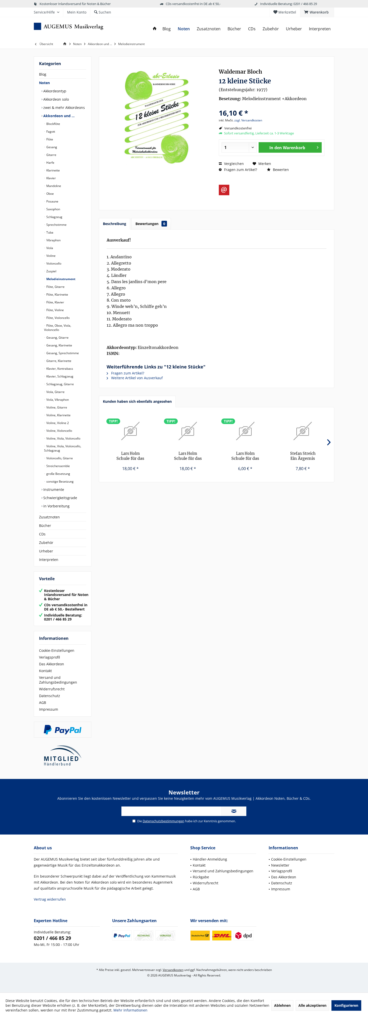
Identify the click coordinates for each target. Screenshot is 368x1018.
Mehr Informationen (130, 1010)
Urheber (46, 551)
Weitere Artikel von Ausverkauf (136, 377)
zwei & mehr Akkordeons (63, 107)
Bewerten (280, 169)
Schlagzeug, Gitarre (60, 384)
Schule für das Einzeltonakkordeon (245, 456)
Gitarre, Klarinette (58, 361)
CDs (42, 534)
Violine (51, 256)
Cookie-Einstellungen (56, 650)
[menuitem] (317, 12)
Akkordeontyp (54, 91)
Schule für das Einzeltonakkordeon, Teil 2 (130, 456)
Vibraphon (53, 240)
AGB (42, 702)
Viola (49, 248)
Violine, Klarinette (58, 415)
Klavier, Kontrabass (59, 368)
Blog (42, 74)
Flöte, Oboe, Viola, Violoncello (57, 327)
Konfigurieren (346, 1005)
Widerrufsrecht (52, 689)
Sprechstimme (56, 225)
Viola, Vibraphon (57, 399)
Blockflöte (53, 124)
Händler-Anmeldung (210, 859)
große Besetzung (58, 474)
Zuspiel (51, 271)
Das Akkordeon (51, 664)
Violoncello (53, 263)
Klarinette (53, 170)
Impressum (48, 709)
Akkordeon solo (55, 99)
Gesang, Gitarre (57, 337)
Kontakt (45, 670)
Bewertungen (150, 223)
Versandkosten (173, 970)
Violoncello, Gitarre (59, 458)
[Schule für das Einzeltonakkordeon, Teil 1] (188, 431)
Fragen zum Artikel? (240, 169)
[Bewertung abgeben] (271, 106)
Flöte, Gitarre (55, 287)
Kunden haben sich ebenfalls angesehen (137, 401)
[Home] (154, 29)
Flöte (49, 139)
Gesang (51, 147)
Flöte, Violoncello (58, 318)
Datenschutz (49, 695)
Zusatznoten (49, 517)
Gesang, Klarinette (59, 345)
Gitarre (51, 155)
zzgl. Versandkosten (248, 120)
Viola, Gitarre (55, 392)
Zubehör (46, 542)
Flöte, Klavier (55, 302)
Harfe (50, 162)
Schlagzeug (54, 217)
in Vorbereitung (56, 506)
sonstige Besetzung (60, 481)
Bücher (45, 525)
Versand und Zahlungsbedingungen (58, 680)
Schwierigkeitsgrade (59, 497)
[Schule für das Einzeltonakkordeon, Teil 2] (130, 431)
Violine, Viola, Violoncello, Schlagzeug (62, 448)
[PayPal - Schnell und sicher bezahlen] (62, 729)
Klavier (51, 178)
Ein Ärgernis (302, 456)
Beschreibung (114, 223)
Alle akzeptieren (312, 1005)
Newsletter (280, 865)
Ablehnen (282, 1005)
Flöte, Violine (55, 310)
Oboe (50, 193)
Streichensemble (58, 466)
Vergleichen (233, 163)
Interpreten (48, 559)
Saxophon (53, 209)
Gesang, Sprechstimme (62, 353)
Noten (44, 82)
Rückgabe (201, 877)
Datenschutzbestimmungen (163, 821)
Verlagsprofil (49, 657)
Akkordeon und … (58, 115)
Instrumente (53, 489)
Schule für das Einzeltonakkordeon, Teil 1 (188, 456)
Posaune (52, 201)
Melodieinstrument (60, 279)
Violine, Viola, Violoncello (63, 438)
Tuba (49, 232)
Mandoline (53, 186)
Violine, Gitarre (56, 407)
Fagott (50, 131)
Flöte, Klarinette (57, 294)
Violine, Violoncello (59, 431)
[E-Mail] (224, 190)
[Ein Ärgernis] (303, 431)
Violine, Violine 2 (57, 423)
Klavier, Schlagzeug (59, 376)
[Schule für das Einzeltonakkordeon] (245, 431)
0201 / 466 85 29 (52, 938)
